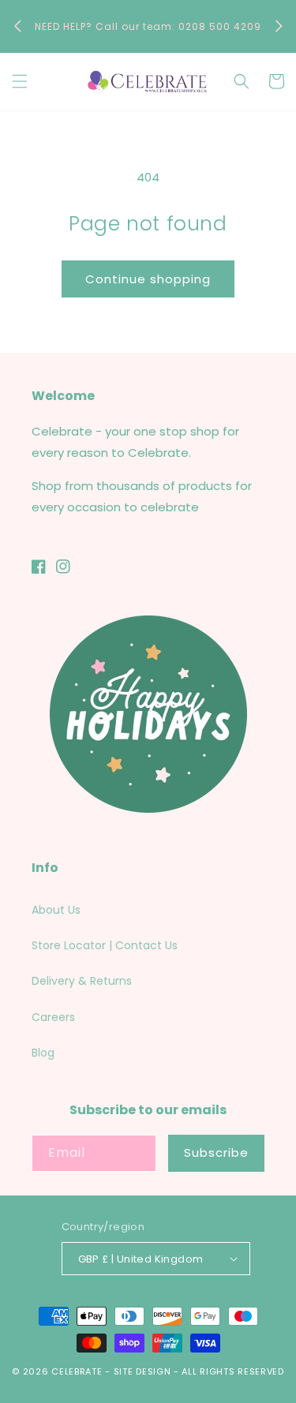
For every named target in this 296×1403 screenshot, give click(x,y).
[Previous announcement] (17, 26)
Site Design (142, 1371)
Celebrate (76, 1371)
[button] (19, 81)
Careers (53, 1017)
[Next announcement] (278, 26)
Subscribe (216, 1152)
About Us (56, 910)
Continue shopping (148, 279)
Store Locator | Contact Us (105, 945)
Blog (43, 1053)
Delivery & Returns (82, 981)
